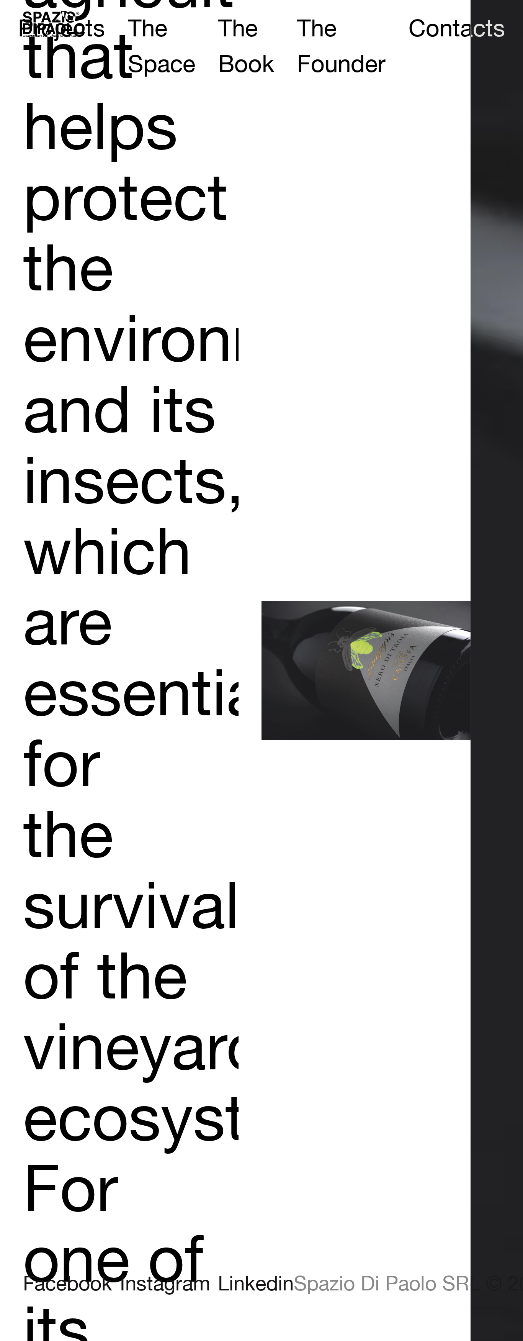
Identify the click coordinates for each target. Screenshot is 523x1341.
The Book (246, 47)
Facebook (67, 1284)
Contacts (457, 29)
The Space (161, 47)
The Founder (341, 47)
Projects (61, 29)
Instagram (165, 1284)
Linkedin (256, 1284)
